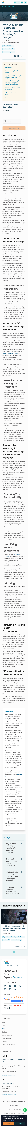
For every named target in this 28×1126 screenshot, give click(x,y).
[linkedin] (5, 1024)
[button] (13, 886)
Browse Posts (18, 984)
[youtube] (15, 1024)
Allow (8, 1123)
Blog (3, 1066)
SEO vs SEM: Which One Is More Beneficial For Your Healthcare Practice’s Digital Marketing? (13, 966)
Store (3, 1063)
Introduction (8, 67)
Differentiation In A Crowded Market (13, 93)
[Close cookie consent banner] (24, 1116)
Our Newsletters (7, 1073)
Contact (4, 1070)
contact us (8, 811)
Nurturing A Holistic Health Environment (13, 88)
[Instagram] (5, 1027)
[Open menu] (24, 2)
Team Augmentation (8, 1082)
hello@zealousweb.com (9, 1113)
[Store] (17, 2)
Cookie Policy (13, 1120)
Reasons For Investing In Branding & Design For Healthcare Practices (12, 82)
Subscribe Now (12, 128)
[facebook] (10, 1024)
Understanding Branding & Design (13, 71)
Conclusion (8, 97)
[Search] (14, 2)
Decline (19, 1123)
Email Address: (7, 110)
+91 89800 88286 (11, 1110)
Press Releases (6, 1076)
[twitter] (20, 1024)
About (4, 1060)
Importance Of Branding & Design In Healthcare (13, 76)
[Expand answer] (20, 882)
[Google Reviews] (17, 1038)
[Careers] (20, 2)
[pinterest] (10, 1027)
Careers (17, 1015)
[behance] (15, 1027)
